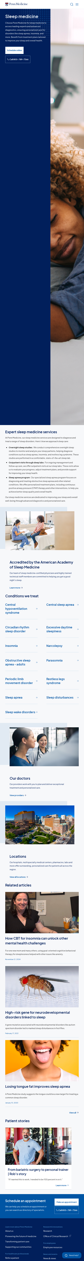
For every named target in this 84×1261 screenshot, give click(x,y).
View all (72, 1112)
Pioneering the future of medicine (20, 1236)
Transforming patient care (17, 1241)
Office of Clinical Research (55, 1236)
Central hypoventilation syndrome (16, 608)
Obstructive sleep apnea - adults (17, 662)
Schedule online (14, 50)
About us (9, 1231)
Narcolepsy (54, 645)
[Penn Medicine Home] (36, 4)
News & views (49, 1258)
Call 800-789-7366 (19, 59)
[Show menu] (76, 4)
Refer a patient (12, 1258)
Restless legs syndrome (55, 681)
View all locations (18, 877)
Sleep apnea (13, 697)
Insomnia (11, 645)
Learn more (15, 587)
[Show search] (71, 4)
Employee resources (52, 1247)
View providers (17, 795)
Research (47, 1231)
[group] (42, 1159)
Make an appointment (67, 1202)
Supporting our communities (18, 1247)
